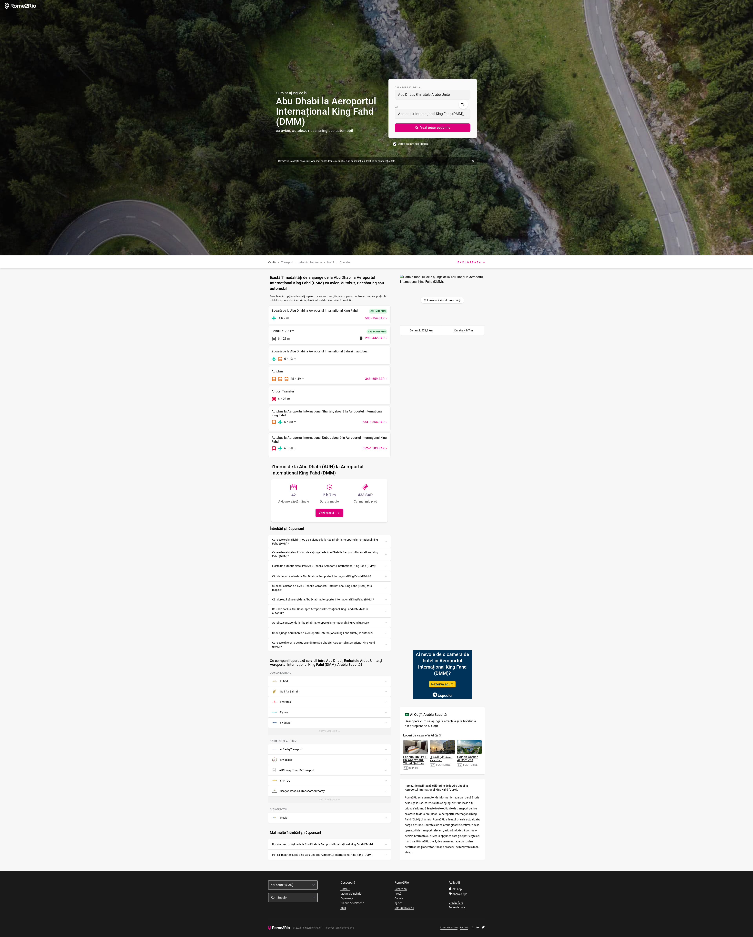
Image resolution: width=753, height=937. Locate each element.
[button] (432, 127)
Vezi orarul (326, 513)
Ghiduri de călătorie (352, 903)
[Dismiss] (473, 161)
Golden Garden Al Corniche (467, 758)
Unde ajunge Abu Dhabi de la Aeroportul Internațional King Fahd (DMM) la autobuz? (322, 633)
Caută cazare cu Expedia (413, 143)
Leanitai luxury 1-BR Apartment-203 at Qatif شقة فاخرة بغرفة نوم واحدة (415, 763)
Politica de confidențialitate (380, 161)
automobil (344, 131)
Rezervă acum (442, 684)
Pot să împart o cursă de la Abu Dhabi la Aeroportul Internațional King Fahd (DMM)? (323, 854)
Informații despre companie (339, 928)
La (396, 106)
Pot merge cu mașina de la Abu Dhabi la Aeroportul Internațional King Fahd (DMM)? (322, 844)
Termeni (464, 927)
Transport (287, 262)
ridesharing (317, 131)
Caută (272, 262)
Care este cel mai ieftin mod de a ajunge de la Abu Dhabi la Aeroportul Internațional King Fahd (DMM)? (325, 541)
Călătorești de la (408, 87)
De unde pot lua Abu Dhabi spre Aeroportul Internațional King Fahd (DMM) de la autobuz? (320, 611)
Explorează (469, 262)
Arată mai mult (330, 732)
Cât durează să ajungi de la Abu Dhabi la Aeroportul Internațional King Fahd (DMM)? (323, 599)
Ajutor (398, 903)
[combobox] (432, 94)
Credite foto (456, 902)
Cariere (399, 898)
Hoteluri (345, 888)
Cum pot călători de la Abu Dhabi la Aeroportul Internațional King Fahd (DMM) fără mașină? (322, 587)
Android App (459, 894)
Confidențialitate (448, 927)
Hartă (330, 262)
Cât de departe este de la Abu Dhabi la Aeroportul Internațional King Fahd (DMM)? (321, 576)
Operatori (346, 262)
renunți (358, 161)
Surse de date (457, 907)
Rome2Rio (411, 797)
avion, (286, 131)
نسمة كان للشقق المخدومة (441, 758)
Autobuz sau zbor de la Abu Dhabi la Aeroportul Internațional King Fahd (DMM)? (320, 622)
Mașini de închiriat (351, 893)
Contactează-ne (404, 907)
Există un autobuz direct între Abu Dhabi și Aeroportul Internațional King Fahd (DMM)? (324, 565)
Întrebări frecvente (310, 262)
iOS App (457, 889)
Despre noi (401, 888)
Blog (343, 907)
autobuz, (299, 131)
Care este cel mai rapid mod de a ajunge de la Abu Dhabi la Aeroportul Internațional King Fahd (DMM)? (325, 554)
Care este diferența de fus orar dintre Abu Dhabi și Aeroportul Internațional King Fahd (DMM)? (323, 644)
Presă (398, 893)
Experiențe (346, 898)
